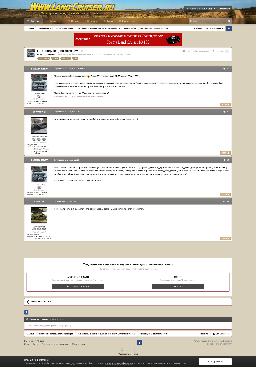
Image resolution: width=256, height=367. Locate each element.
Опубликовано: (66, 69)
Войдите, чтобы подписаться (196, 51)
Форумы (34, 21)
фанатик (39, 201)
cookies (72, 363)
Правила (198, 28)
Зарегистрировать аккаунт (78, 287)
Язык (26, 344)
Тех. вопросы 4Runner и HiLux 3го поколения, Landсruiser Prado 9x (101, 54)
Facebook (229, 28)
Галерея (93, 21)
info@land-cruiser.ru (223, 341)
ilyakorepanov (49, 54)
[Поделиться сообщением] (224, 69)
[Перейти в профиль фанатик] (39, 215)
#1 (228, 69)
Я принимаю (216, 361)
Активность (55, 21)
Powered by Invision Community (219, 344)
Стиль (35, 344)
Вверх (225, 105)
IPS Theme (28, 341)
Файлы (109, 21)
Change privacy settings (128, 354)
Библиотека (127, 21)
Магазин (75, 21)
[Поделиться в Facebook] (26, 312)
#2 (228, 112)
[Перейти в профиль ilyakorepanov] (31, 53)
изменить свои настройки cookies (119, 363)
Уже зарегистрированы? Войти (200, 9)
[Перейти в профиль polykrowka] (39, 125)
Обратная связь (78, 344)
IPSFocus (40, 341)
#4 (228, 201)
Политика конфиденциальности (55, 344)
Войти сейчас (178, 287)
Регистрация (224, 9)
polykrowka (39, 111)
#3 (228, 160)
